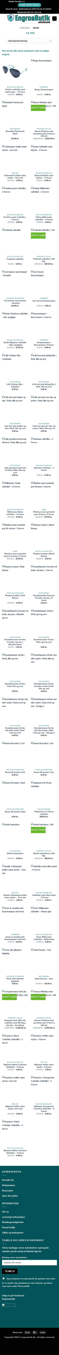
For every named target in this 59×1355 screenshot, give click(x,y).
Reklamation (8, 1185)
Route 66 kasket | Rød (15, 812)
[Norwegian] (44, 1)
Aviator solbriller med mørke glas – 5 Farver (15, 90)
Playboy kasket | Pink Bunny (15, 596)
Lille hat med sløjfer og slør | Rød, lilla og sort (15, 427)
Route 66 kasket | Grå (15, 772)
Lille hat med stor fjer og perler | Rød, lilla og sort (44, 427)
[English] (31, 1)
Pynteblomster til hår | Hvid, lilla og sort (15, 685)
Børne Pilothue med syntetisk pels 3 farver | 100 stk (44, 133)
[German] (36, 1)
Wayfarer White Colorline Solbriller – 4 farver (15, 1151)
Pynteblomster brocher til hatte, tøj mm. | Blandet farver (15, 642)
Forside (25, 28)
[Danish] (28, 1)
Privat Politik (8, 1227)
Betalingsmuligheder (13, 1222)
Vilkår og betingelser (12, 1233)
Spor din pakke (10, 1196)
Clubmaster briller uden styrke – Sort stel (15, 176)
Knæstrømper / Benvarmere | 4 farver (44, 343)
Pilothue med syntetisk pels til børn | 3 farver (44, 513)
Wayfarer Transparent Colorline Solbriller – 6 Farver (44, 1108)
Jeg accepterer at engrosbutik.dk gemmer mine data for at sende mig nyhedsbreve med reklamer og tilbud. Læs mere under (28, 1282)
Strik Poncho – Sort (44, 979)
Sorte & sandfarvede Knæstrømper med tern (15, 938)
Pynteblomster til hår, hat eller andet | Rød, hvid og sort (15, 730)
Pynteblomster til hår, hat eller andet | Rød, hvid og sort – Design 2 (44, 730)
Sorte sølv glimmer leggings (15, 980)
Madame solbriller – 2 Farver (44, 469)
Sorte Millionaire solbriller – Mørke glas (44, 938)
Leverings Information (13, 1217)
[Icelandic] (42, 1)
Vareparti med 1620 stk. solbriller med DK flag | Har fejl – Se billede (15, 1022)
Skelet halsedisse (15, 853)
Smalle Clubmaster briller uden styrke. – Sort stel (15, 896)
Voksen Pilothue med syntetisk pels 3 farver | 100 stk (44, 1022)
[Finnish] (39, 1)
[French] (33, 1)
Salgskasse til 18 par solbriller (44, 813)
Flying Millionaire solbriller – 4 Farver (44, 218)
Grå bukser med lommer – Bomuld (15, 302)
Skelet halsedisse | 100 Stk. (44, 854)
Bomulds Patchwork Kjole (15, 132)
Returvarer (7, 1191)
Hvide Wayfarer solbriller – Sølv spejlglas (15, 343)
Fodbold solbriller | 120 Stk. (44, 260)
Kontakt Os (8, 1180)
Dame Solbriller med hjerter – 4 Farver (44, 176)
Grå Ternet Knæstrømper (44, 301)
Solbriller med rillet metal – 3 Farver (44, 896)
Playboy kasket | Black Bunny (43, 555)
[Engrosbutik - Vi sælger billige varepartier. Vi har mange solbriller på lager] (28, 18)
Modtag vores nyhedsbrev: (14, 1257)
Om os (5, 1212)
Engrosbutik (8, 1299)
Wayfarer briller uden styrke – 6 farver (44, 1066)
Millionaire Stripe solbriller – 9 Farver (15, 513)
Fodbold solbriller (15, 259)
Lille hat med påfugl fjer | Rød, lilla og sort (44, 385)
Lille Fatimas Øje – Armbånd (15, 385)
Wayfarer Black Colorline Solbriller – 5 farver (15, 1066)
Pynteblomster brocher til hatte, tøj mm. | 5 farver (44, 597)
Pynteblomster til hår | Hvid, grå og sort (44, 641)
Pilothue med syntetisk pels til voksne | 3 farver (15, 555)
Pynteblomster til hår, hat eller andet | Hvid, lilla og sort (44, 686)
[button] (3, 18)
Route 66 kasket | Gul (44, 772)
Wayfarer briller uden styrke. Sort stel (15, 1107)
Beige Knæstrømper (44, 90)
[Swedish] (47, 1)
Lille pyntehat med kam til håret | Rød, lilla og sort (15, 470)
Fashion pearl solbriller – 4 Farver (15, 218)
